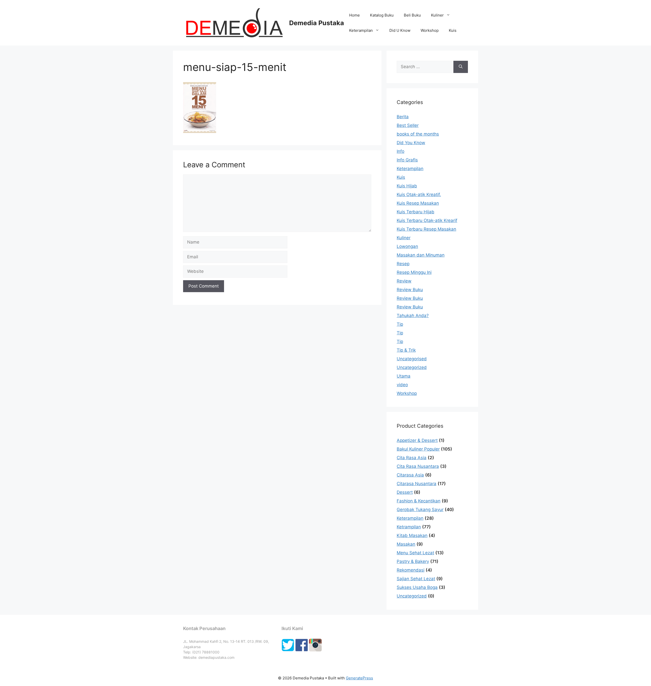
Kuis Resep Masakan (418, 203)
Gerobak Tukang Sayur (420, 509)
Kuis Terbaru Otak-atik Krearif (427, 220)
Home (354, 15)
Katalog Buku (382, 15)
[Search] (460, 67)
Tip (400, 324)
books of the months (418, 134)
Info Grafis (407, 159)
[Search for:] (425, 67)
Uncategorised (412, 358)
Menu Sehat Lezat (415, 552)
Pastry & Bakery (413, 561)
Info (400, 151)
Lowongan (407, 246)
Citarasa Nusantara (416, 483)
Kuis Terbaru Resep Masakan (426, 229)
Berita (403, 116)
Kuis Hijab (407, 185)
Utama (403, 376)
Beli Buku (412, 15)
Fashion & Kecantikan (418, 500)
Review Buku (410, 289)
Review (404, 281)
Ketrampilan (409, 526)
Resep (403, 263)
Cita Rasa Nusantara (418, 466)
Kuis (452, 30)
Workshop (430, 30)
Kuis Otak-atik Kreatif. (419, 194)
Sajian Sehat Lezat (416, 578)
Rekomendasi (410, 570)
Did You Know (411, 142)
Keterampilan (361, 30)
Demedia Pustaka (316, 23)
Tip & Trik (406, 350)
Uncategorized (412, 367)
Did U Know (399, 30)
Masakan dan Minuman (421, 255)
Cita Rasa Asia (411, 457)
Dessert (405, 492)
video (402, 384)
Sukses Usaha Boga (417, 587)
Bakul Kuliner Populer (418, 449)
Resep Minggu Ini (414, 272)
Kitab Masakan (412, 535)
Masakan (406, 544)
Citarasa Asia (410, 475)
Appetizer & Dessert (417, 440)
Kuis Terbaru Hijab (415, 211)
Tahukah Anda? (413, 315)
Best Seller (408, 125)
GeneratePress (359, 678)
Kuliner (437, 15)
